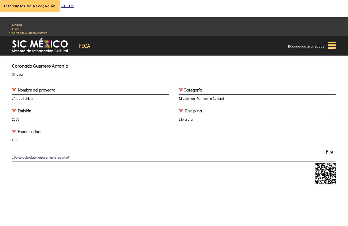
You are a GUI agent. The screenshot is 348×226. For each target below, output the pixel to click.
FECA (15, 28)
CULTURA (67, 6)
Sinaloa (17, 24)
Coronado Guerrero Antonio (29, 32)
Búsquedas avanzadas (306, 46)
